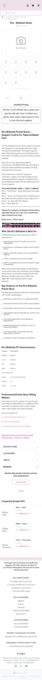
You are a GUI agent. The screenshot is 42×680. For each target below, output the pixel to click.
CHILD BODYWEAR (21, 627)
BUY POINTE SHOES (21, 578)
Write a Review (21, 482)
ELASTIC (21, 604)
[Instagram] (21, 666)
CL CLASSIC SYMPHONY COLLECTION (21, 585)
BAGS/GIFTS (21, 614)
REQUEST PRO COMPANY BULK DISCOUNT (21, 637)
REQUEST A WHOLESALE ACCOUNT (21, 633)
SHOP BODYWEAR (21, 620)
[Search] (2, 13)
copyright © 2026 (9, 676)
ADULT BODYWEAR (21, 624)
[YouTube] (26, 666)
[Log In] (27, 5)
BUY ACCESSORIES (21, 597)
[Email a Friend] (21, 98)
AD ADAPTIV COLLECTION (21, 588)
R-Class (23, 26)
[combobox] (21, 13)
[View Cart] (33, 5)
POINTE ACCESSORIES (21, 611)
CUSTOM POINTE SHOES (21, 591)
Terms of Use (23, 678)
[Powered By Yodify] (21, 673)
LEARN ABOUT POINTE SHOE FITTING (21, 643)
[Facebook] (15, 666)
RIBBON (21, 601)
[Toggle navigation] (38, 5)
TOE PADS (21, 607)
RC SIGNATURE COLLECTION (21, 581)
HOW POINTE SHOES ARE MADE (21, 646)
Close (21, 491)
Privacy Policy (22, 676)
